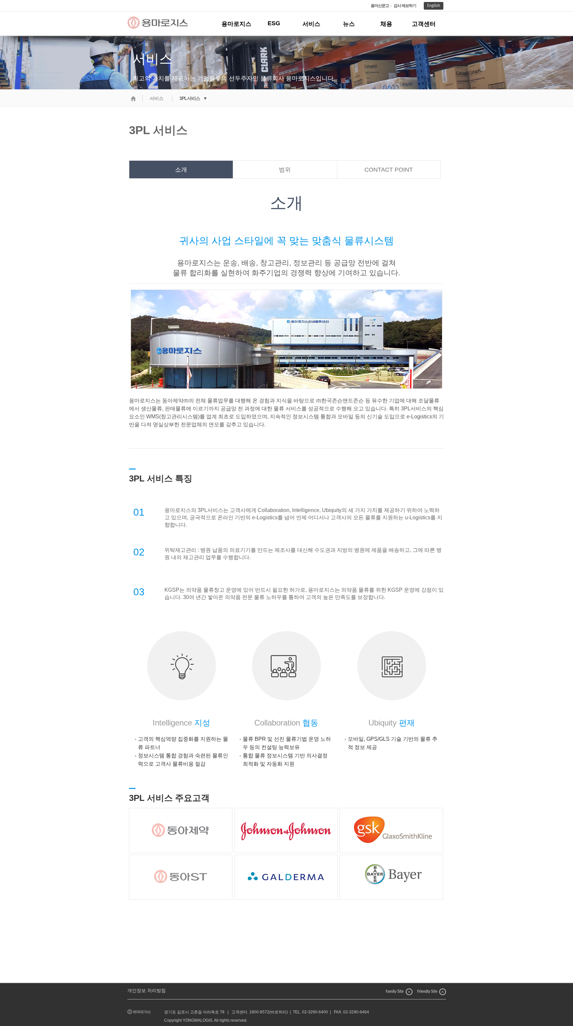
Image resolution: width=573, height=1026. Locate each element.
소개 (181, 169)
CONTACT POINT (388, 169)
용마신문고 (380, 5)
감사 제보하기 (405, 5)
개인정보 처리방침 (146, 990)
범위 (285, 169)
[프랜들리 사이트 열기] (431, 991)
